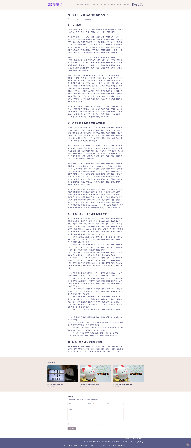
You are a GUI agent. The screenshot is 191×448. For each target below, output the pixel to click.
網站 (108, 404)
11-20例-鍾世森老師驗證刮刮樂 (122, 385)
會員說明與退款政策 (138, 438)
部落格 (119, 4)
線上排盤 (103, 4)
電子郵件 (91, 404)
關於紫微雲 (80, 4)
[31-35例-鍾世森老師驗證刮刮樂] (95, 373)
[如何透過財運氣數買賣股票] (62, 373)
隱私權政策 (128, 438)
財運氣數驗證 (88, 19)
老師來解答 (126, 4)
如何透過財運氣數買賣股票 (55, 385)
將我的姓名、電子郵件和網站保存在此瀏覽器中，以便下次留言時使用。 (86, 424)
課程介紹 (95, 4)
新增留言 (72, 409)
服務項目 (88, 4)
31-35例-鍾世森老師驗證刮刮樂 (89, 385)
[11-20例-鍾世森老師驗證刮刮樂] (128, 373)
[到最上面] (187, 444)
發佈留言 (71, 428)
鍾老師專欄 (111, 4)
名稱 (70, 404)
